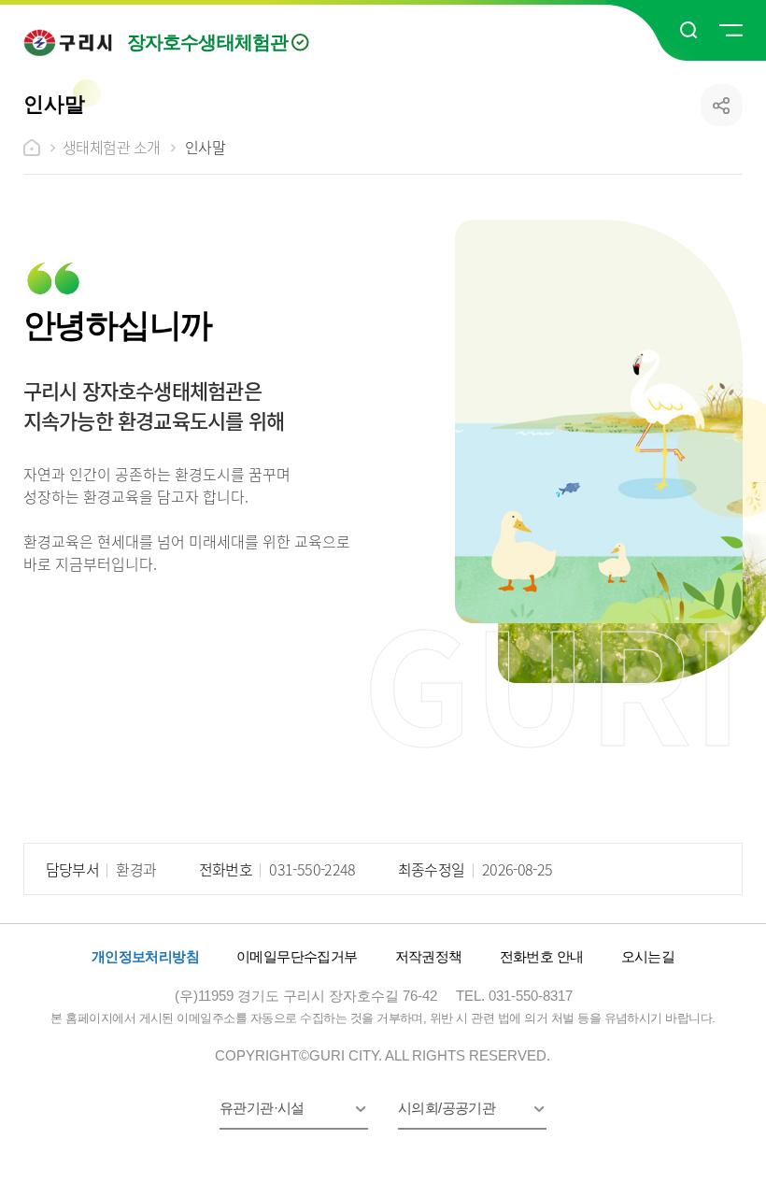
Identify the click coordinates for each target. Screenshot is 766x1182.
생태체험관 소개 (112, 146)
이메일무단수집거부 (297, 956)
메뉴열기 (729, 31)
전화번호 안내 (542, 956)
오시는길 (648, 956)
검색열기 (689, 31)
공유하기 (722, 105)
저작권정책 (428, 956)
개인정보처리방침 (145, 956)
